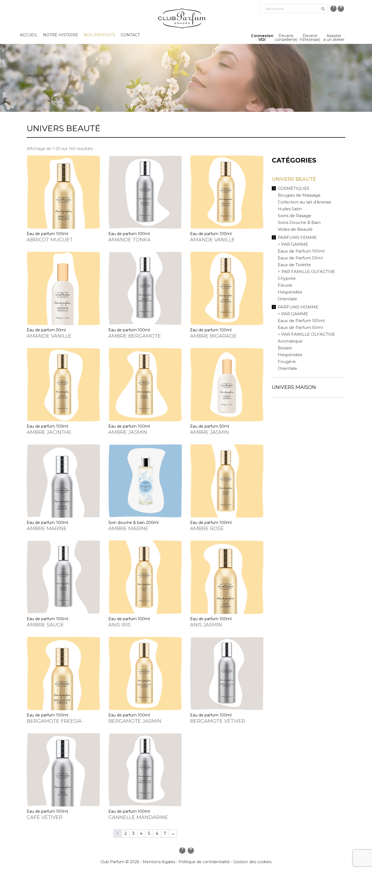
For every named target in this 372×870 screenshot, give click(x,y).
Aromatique (290, 341)
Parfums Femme (297, 237)
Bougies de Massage (299, 195)
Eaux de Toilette (294, 264)
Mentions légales (159, 861)
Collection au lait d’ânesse (304, 202)
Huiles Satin (290, 208)
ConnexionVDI (262, 37)
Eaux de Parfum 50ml (300, 257)
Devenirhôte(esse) (310, 37)
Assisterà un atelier (334, 37)
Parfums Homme (298, 307)
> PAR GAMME (293, 244)
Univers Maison (294, 387)
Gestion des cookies (252, 861)
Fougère (287, 361)
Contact (130, 34)
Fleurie (285, 285)
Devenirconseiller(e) (286, 37)
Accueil (29, 34)
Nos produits (99, 34)
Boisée (285, 347)
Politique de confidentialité (204, 861)
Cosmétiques (293, 188)
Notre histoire (60, 34)
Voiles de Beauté (295, 229)
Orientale (287, 298)
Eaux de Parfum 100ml (301, 251)
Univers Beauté (294, 179)
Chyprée (287, 278)
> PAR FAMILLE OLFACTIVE (306, 271)
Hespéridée (290, 292)
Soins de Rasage (294, 215)
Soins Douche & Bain (299, 222)
